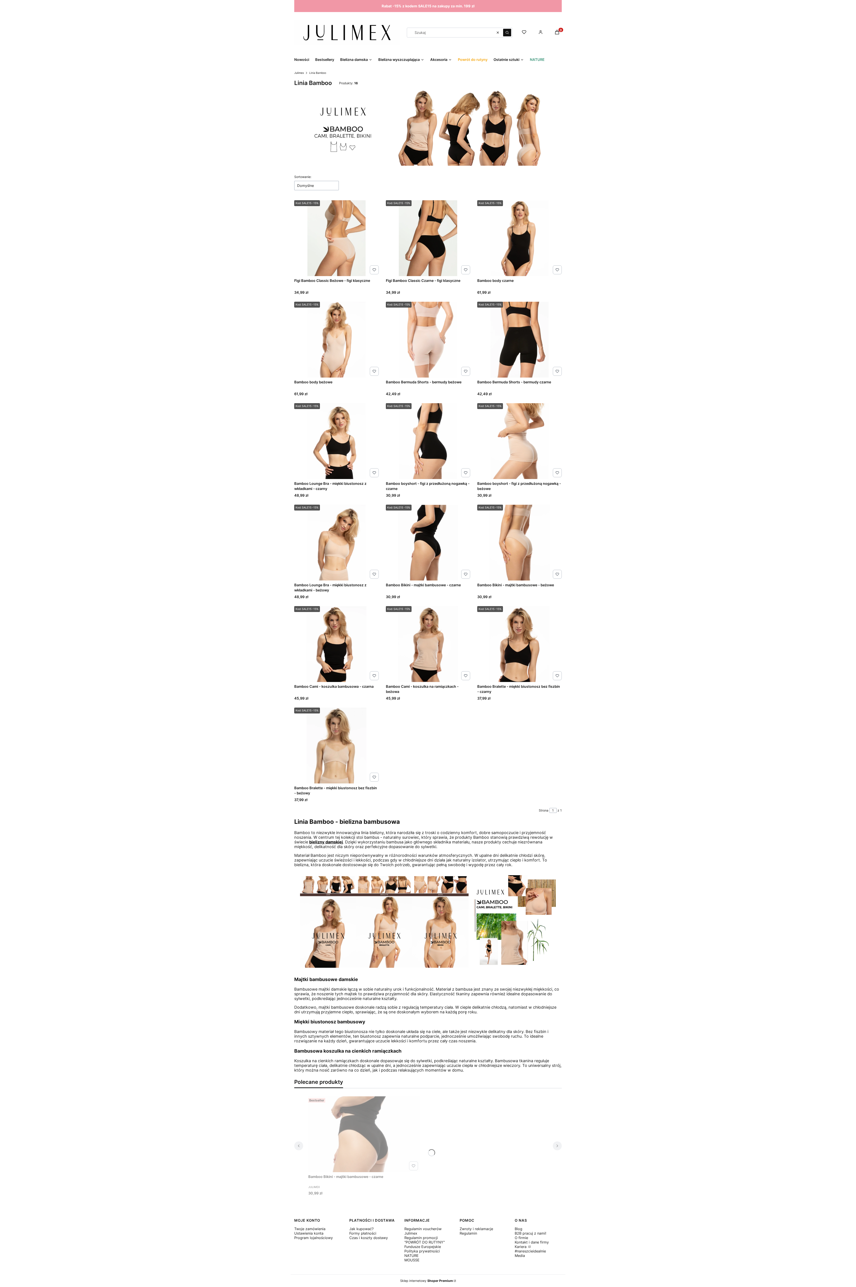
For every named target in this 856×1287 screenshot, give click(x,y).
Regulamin (468, 1233)
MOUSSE (412, 1260)
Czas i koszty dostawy (368, 1237)
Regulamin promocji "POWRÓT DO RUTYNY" (424, 1239)
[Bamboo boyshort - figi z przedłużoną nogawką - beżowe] (519, 441)
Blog (518, 1229)
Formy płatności (362, 1233)
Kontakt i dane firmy (532, 1242)
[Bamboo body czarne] (519, 238)
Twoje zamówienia (309, 1229)
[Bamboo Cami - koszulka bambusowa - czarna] (336, 644)
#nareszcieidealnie (530, 1251)
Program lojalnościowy (313, 1237)
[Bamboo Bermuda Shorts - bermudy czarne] (519, 340)
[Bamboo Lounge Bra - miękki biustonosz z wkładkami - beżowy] (336, 542)
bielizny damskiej (326, 842)
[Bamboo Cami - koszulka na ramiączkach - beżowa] (428, 644)
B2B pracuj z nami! (530, 1233)
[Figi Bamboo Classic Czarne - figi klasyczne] (428, 238)
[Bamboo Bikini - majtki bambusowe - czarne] (428, 542)
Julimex (299, 72)
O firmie (521, 1237)
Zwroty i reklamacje (476, 1229)
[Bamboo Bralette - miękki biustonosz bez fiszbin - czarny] (519, 644)
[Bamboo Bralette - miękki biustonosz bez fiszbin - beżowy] (336, 745)
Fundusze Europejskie (422, 1246)
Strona (543, 810)
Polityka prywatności (422, 1251)
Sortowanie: (302, 177)
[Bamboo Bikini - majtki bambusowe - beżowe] (519, 542)
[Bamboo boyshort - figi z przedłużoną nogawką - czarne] (428, 441)
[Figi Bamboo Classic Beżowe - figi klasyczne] (336, 238)
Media (520, 1255)
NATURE (411, 1255)
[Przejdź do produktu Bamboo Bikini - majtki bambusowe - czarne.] (364, 1134)
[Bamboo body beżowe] (336, 340)
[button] (507, 32)
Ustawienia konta (308, 1233)
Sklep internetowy (426, 1281)
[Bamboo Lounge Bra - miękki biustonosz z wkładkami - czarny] (336, 441)
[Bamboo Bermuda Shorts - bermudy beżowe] (428, 340)
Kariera (521, 1246)
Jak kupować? (361, 1229)
